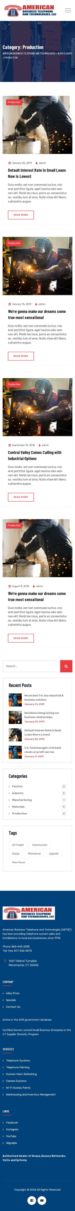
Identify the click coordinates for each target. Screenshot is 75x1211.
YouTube (11, 1136)
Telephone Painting (17, 1067)
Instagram (12, 1129)
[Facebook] (31, 1200)
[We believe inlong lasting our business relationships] (15, 717)
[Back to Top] (68, 1205)
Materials (18, 806)
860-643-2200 (21, 946)
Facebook (12, 1122)
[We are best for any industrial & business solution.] (15, 700)
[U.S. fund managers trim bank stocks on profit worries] (15, 752)
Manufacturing (22, 800)
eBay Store (12, 993)
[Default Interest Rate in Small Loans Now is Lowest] (15, 734)
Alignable (11, 1143)
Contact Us (13, 1006)
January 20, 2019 (34, 739)
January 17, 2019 (34, 756)
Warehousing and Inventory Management (31, 1094)
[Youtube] (42, 1200)
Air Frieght (18, 845)
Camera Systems (16, 1081)
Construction (39, 845)
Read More (24, 216)
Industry (18, 793)
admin (42, 163)
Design (16, 853)
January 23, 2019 (34, 704)
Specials (11, 1000)
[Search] (66, 666)
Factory (17, 786)
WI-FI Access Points (18, 1087)
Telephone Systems (18, 1060)
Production (14, 102)
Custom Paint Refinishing (21, 1074)
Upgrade (53, 853)
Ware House (18, 862)
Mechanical (34, 853)
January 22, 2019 (34, 721)
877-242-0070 (23, 950)
